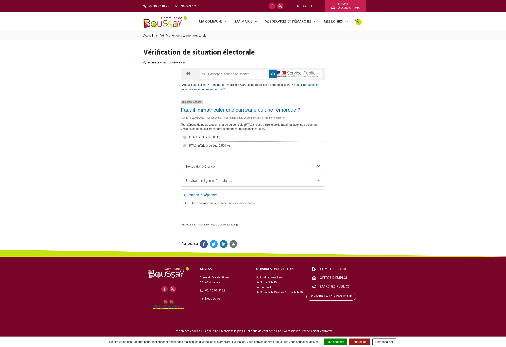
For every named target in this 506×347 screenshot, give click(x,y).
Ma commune (211, 22)
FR (304, 6)
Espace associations (349, 6)
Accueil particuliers (194, 84)
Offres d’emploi (333, 278)
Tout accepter (335, 341)
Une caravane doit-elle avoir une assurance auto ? (223, 203)
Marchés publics (335, 286)
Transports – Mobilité (224, 84)
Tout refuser (359, 341)
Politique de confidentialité (263, 331)
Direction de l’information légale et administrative (209, 224)
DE (311, 6)
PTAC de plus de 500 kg (204, 137)
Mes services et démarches (288, 22)
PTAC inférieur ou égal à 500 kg (209, 145)
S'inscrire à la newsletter (331, 296)
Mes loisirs (333, 22)
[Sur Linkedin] (224, 244)
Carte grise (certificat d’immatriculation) (265, 84)
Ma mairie (243, 22)
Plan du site (210, 331)
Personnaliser (384, 341)
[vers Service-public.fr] (297, 74)
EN (297, 6)
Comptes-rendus (334, 269)
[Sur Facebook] (204, 244)
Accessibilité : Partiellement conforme (308, 331)
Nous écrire (212, 298)
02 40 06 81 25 (215, 290)
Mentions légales (232, 331)
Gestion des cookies (187, 331)
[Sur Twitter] (214, 244)
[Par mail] (233, 244)
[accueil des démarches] (188, 73)
